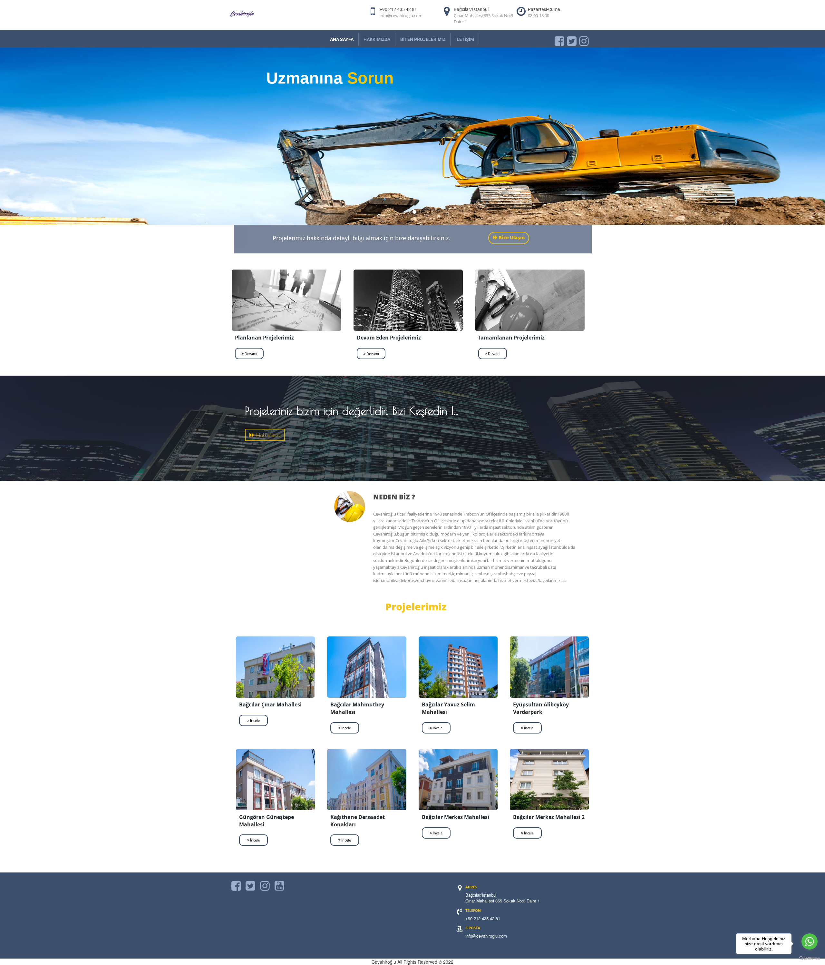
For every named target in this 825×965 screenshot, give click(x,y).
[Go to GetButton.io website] (809, 958)
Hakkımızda (377, 39)
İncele (254, 720)
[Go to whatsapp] (809, 941)
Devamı (250, 353)
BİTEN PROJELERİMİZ (422, 39)
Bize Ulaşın (511, 238)
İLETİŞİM (464, 39)
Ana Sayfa (342, 39)
